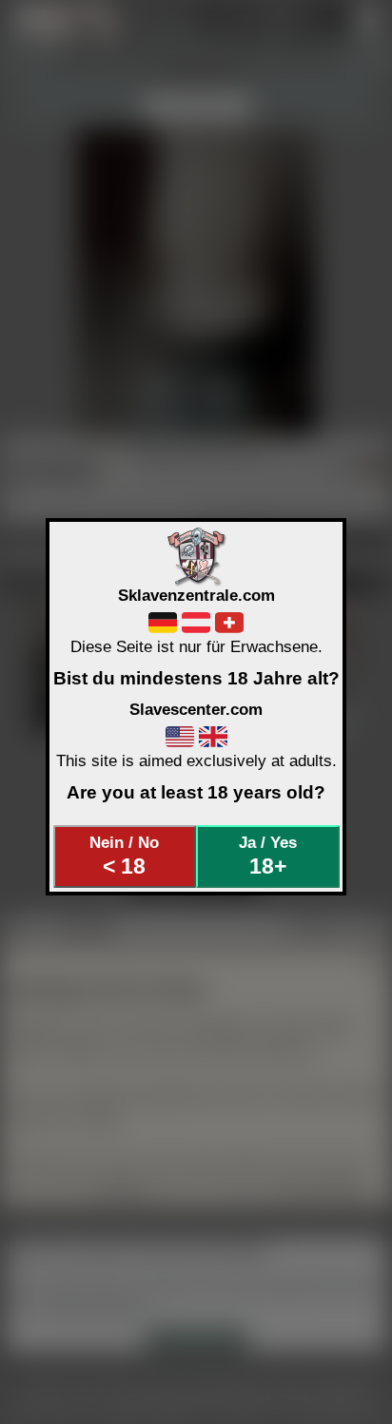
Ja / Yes (268, 855)
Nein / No (124, 855)
